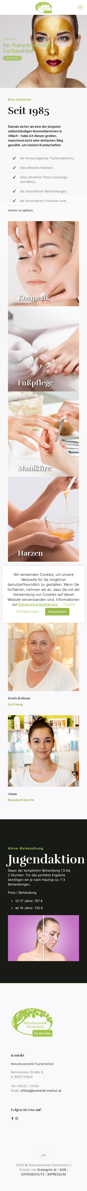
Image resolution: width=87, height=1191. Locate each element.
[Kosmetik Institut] (43, 7)
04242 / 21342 (28, 1086)
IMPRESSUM (56, 1174)
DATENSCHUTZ (32, 1174)
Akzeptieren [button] (57, 612)
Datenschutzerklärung (38, 604)
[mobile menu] (80, 7)
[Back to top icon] (43, 1155)
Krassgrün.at (47, 1170)
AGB (62, 1170)
